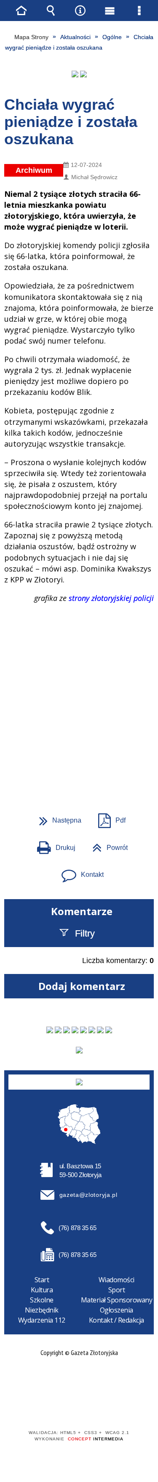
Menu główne (109, 10)
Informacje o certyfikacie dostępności (79, 1379)
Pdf (108, 817)
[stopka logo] (79, 1082)
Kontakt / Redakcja (116, 1320)
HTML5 (65, 1409)
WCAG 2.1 (105, 1408)
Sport (116, 1289)
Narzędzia (80, 10)
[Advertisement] (79, 673)
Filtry (85, 933)
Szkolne (42, 1300)
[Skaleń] (83, 74)
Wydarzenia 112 (41, 1320)
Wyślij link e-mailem (93, 766)
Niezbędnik (42, 1310)
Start (42, 1279)
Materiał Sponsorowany (117, 1300)
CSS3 (78, 1409)
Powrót (107, 845)
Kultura (42, 1289)
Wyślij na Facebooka (63, 766)
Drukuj (52, 845)
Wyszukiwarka (50, 10)
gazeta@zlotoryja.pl (88, 1194)
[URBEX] (75, 74)
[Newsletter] (79, 1050)
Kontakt (79, 871)
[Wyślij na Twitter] (78, 766)
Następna (56, 817)
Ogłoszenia (116, 1310)
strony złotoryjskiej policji (111, 598)
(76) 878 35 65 (77, 1227)
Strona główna (21, 10)
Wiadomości (116, 1279)
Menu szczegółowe (139, 10)
